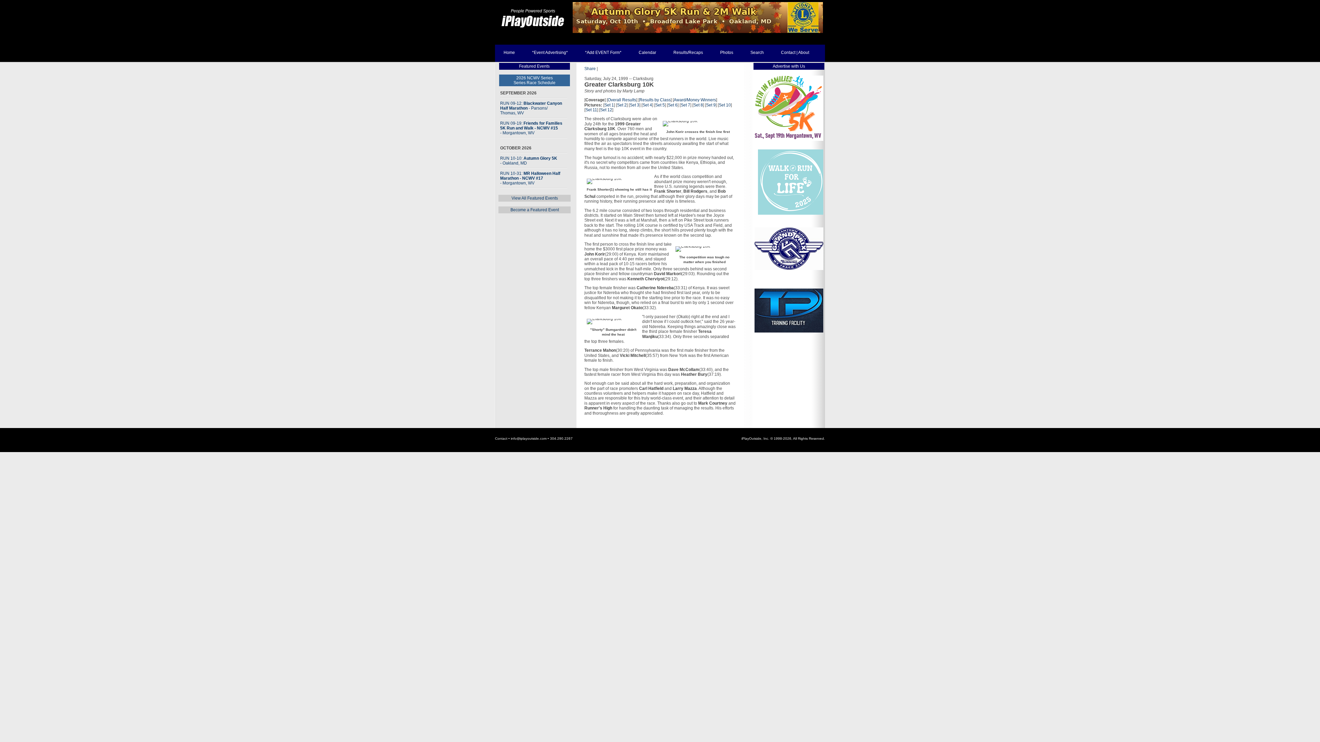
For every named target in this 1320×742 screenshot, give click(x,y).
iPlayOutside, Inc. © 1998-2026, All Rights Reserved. (783, 438)
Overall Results (622, 100)
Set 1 (609, 105)
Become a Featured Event (534, 209)
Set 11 (591, 110)
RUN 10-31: (530, 178)
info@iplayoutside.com (529, 438)
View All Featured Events (535, 198)
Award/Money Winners (695, 100)
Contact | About (795, 52)
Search (757, 52)
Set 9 (711, 105)
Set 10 (725, 105)
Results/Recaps (688, 52)
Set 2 (622, 105)
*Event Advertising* (550, 52)
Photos (726, 52)
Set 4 (647, 105)
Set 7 (685, 105)
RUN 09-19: (531, 128)
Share (590, 68)
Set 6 (673, 105)
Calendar (647, 52)
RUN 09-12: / (531, 108)
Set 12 (606, 110)
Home (509, 52)
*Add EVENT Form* (603, 52)
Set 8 (698, 105)
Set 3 (634, 105)
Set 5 (660, 105)
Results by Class (655, 100)
